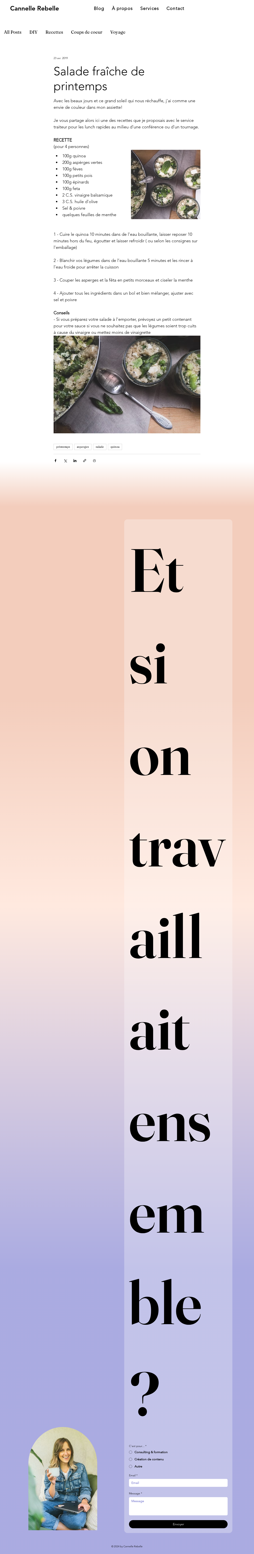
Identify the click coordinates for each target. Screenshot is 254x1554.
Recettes (54, 32)
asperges (83, 447)
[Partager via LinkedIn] (75, 460)
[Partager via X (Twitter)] (65, 460)
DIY (33, 32)
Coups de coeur (86, 32)
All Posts (12, 32)
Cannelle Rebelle (34, 8)
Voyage (117, 32)
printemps (63, 447)
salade (100, 447)
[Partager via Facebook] (55, 460)
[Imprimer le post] (94, 460)
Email (133, 1475)
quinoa (115, 447)
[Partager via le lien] (85, 460)
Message (135, 1493)
